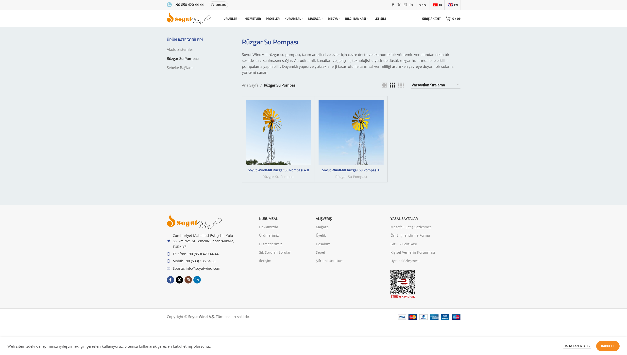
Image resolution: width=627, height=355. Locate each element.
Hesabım (323, 244)
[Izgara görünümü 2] (384, 85)
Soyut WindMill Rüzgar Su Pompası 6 (351, 170)
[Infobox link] (185, 4)
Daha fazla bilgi (577, 346)
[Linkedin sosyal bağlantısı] (411, 4)
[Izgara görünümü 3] (392, 85)
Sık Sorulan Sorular (275, 252)
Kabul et (608, 345)
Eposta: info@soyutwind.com (196, 268)
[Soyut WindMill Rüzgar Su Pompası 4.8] (278, 132)
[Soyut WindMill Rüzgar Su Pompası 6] (351, 132)
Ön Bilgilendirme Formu (410, 235)
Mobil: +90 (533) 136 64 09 (194, 261)
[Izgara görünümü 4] (401, 85)
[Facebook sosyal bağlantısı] (393, 4)
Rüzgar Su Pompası (183, 58)
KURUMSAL (268, 218)
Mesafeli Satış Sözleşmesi (411, 227)
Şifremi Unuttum (329, 260)
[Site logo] (189, 18)
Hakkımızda (268, 227)
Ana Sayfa (250, 85)
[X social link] (399, 4)
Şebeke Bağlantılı (181, 67)
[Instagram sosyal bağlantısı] (405, 4)
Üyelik (321, 235)
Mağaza (322, 227)
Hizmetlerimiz (270, 244)
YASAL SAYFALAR (404, 218)
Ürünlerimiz (269, 235)
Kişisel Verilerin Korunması (412, 252)
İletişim (265, 260)
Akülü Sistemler (180, 49)
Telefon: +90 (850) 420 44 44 (196, 253)
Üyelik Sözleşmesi (405, 260)
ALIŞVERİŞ (324, 218)
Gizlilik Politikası (403, 244)
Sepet (320, 252)
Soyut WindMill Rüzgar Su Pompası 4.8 (278, 170)
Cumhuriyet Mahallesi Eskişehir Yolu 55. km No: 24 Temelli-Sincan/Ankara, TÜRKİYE (203, 241)
